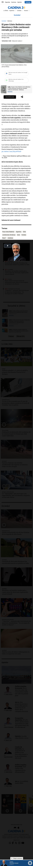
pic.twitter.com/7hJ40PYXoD (11, 151)
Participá (28, 2)
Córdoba (19, 10)
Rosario (26, 10)
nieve (18, 235)
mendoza (10, 238)
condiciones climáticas (8, 235)
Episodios (10, 91)
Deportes (7, 2)
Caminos (13, 2)
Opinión (19, 2)
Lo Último (5, 10)
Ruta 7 (4, 238)
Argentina (11, 10)
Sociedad (4, 21)
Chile (24, 232)
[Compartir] (22, 97)
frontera (24, 235)
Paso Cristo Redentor (8, 232)
